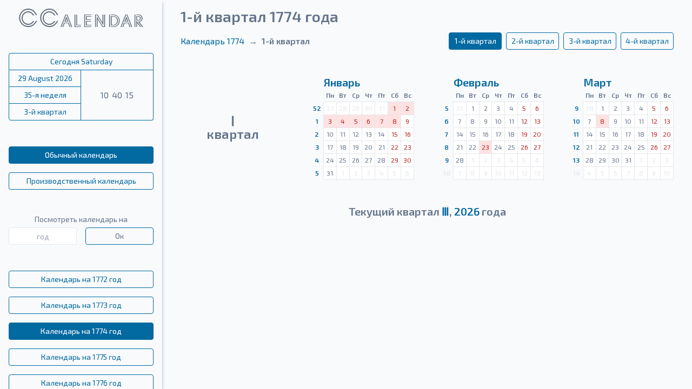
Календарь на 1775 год (81, 356)
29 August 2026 (45, 78)
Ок (119, 235)
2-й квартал (532, 40)
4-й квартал (647, 40)
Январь (342, 82)
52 (317, 108)
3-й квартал (45, 111)
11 (576, 134)
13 (576, 160)
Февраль (476, 82)
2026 (467, 211)
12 (576, 147)
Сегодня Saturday (81, 61)
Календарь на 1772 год (81, 279)
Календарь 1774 (212, 41)
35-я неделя (45, 94)
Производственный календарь (81, 180)
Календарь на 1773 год (81, 305)
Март (597, 82)
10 (576, 121)
